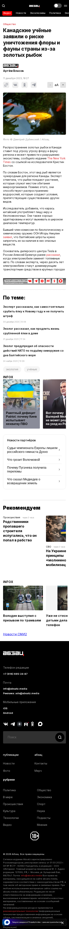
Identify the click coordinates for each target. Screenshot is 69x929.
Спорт (41, 804)
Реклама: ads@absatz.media (21, 693)
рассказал (53, 254)
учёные (32, 369)
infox (8, 377)
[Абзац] (34, 5)
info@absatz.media (15, 688)
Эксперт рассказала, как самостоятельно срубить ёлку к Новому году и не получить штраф (33, 311)
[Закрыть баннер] (62, 923)
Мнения (42, 824)
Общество (9, 24)
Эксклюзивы (37, 13)
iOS (5, 708)
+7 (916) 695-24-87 (15, 673)
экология (12, 369)
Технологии (11, 817)
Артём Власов (13, 70)
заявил (7, 237)
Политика (55, 13)
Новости (21, 13)
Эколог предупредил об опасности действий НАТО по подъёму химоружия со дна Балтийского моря (33, 350)
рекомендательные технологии (20, 911)
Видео (7, 13)
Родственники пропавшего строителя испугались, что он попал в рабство (20, 531)
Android (8, 713)
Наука (41, 811)
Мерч (38, 770)
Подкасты (43, 817)
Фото (6, 770)
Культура (9, 811)
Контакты (40, 763)
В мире (8, 797)
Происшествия (11, 517)
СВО (48, 546)
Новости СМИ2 (15, 634)
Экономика (44, 797)
